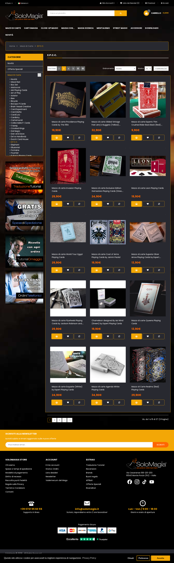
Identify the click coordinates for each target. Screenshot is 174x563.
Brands (89, 472)
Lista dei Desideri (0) (130, 3)
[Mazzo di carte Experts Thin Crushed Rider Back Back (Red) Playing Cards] (148, 100)
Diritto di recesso (13, 476)
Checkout (151, 3)
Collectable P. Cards (20, 123)
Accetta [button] (160, 558)
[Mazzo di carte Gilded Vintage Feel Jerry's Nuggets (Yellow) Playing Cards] (108, 100)
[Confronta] (70, 103)
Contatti (9, 491)
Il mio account (52, 465)
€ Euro (8, 3)
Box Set (14, 84)
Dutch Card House (19, 139)
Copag (14, 125)
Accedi (166, 3)
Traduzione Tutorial (95, 465)
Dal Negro (15, 131)
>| (70, 420)
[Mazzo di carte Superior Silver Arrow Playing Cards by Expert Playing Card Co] (148, 232)
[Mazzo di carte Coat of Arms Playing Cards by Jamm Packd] (108, 232)
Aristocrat (15, 87)
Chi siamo (10, 465)
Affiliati (89, 480)
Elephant (15, 144)
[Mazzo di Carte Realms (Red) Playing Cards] (148, 365)
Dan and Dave (17, 133)
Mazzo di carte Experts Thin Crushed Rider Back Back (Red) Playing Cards (146, 124)
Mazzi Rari (15, 82)
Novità (11, 63)
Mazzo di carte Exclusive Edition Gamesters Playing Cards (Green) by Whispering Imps (108, 191)
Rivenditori (91, 488)
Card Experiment (19, 109)
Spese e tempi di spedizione (18, 469)
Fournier (15, 153)
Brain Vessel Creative (21, 106)
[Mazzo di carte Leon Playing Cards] (148, 166)
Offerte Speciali (15, 69)
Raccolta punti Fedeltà (16, 480)
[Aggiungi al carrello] (61, 103)
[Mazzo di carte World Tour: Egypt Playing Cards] (68, 232)
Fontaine (15, 150)
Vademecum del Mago (57, 480)
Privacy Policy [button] (89, 558)
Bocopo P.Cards (18, 103)
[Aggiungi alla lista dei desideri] (66, 103)
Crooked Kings (17, 128)
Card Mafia (16, 112)
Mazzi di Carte (26, 46)
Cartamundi (17, 120)
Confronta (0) (161, 69)
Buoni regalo (92, 476)
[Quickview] (75, 103)
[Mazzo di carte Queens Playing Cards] (148, 298)
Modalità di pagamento (16, 472)
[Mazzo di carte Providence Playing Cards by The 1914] (68, 100)
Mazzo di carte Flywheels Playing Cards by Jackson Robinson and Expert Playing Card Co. (67, 323)
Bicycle (14, 101)
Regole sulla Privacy (14, 484)
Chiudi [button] (131, 558)
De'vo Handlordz (18, 136)
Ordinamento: (108, 68)
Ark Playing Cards (19, 90)
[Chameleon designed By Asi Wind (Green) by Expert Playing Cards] (108, 298)
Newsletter (51, 476)
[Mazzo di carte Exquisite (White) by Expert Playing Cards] (68, 365)
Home (12, 46)
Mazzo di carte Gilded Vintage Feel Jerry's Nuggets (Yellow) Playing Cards (106, 124)
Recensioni (91, 469)
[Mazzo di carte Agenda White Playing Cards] (108, 365)
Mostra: (141, 68)
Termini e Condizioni (15, 488)
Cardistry (15, 117)
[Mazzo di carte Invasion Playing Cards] (68, 166)
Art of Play (16, 93)
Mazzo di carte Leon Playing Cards (147, 188)
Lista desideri (52, 472)
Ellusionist (15, 147)
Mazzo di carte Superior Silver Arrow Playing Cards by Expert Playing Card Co (145, 257)
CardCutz (15, 114)
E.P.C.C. (40, 46)
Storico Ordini (52, 469)
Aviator (14, 95)
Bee (13, 98)
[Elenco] (78, 68)
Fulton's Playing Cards (21, 155)
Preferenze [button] (143, 558)
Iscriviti (160, 444)
